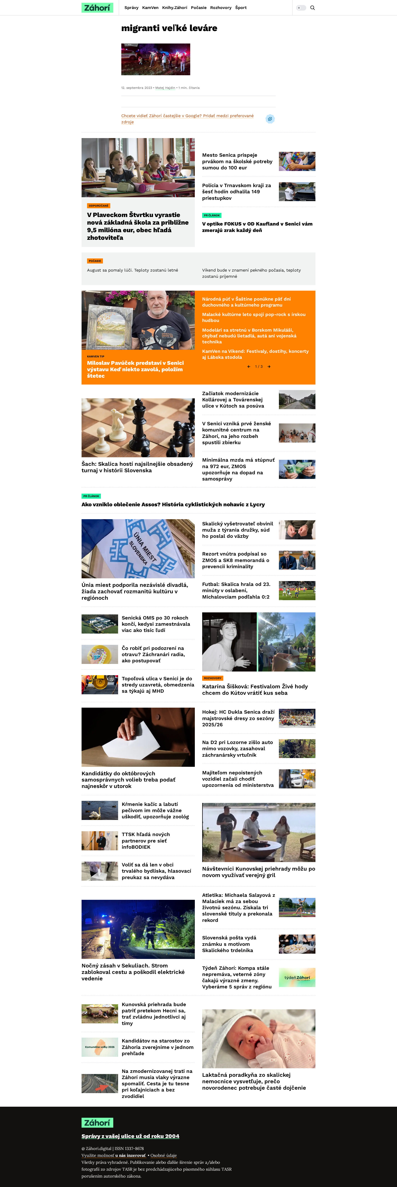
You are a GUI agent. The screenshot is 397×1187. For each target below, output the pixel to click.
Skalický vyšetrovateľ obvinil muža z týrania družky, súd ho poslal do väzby (237, 530)
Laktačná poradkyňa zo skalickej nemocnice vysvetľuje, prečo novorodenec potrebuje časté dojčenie (254, 1081)
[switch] (301, 8)
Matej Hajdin (165, 88)
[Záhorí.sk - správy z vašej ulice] (97, 8)
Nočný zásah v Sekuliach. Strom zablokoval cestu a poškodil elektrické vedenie (133, 972)
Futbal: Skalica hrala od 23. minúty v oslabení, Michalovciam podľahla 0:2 (236, 590)
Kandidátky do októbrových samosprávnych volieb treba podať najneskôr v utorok (128, 780)
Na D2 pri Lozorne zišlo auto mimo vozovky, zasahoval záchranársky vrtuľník (237, 748)
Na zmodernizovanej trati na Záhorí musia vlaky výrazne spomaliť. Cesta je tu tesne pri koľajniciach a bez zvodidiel (157, 1083)
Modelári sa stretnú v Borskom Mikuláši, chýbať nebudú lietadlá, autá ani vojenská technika (249, 336)
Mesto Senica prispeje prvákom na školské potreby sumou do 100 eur (237, 161)
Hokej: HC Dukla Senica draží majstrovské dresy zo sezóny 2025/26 (238, 718)
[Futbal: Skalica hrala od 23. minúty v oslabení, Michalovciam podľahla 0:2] (297, 590)
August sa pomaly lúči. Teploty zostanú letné (132, 270)
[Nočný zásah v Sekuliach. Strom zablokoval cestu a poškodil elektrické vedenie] (138, 929)
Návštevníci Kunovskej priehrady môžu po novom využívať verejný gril (258, 872)
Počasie (199, 7)
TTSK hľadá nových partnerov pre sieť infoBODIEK (146, 840)
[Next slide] (269, 366)
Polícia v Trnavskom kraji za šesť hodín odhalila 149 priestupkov (236, 191)
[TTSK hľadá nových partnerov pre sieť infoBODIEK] (100, 840)
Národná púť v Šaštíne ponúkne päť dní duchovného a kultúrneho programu (246, 302)
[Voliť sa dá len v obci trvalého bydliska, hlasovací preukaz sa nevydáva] (100, 871)
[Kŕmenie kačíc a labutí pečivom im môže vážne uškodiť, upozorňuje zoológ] (100, 810)
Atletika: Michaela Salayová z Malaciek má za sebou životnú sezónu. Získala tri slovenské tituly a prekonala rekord (238, 907)
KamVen (150, 7)
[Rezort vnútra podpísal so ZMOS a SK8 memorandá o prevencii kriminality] (297, 560)
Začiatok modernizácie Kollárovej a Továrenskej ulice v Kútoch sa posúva (233, 400)
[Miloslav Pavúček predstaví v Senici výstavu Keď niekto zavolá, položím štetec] (138, 320)
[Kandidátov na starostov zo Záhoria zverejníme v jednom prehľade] (100, 1047)
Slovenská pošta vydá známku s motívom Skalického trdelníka (229, 944)
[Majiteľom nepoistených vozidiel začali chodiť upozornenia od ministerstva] (297, 778)
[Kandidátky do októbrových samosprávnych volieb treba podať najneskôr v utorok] (138, 737)
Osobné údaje (163, 1155)
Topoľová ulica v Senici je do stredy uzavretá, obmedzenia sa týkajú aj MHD (158, 685)
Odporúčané (98, 205)
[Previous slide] (249, 366)
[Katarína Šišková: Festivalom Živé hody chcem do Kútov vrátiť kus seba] (258, 642)
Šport (241, 7)
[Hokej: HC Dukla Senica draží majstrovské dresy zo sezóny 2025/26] (297, 718)
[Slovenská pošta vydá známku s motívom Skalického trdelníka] (297, 944)
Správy (132, 7)
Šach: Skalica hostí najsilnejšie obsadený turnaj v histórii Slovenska (137, 467)
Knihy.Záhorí (174, 7)
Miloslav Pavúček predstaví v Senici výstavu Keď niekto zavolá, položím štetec (135, 369)
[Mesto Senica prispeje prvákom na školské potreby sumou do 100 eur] (297, 161)
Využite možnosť (114, 1155)
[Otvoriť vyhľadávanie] (312, 8)
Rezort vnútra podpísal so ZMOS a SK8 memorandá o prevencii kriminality (235, 560)
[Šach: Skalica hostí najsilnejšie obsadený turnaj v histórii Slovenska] (138, 427)
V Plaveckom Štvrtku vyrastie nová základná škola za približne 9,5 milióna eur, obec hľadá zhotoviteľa (138, 226)
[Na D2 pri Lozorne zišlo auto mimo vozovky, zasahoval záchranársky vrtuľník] (297, 748)
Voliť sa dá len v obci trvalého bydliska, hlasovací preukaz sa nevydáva (156, 871)
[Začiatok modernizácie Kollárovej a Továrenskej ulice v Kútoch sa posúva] (297, 399)
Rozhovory (221, 7)
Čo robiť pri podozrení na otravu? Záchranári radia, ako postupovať (153, 654)
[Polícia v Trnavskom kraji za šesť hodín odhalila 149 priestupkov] (297, 191)
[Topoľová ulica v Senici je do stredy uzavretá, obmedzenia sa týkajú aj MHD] (100, 684)
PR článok (212, 215)
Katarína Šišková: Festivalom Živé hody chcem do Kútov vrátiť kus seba (255, 689)
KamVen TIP (95, 356)
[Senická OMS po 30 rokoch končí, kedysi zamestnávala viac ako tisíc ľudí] (100, 624)
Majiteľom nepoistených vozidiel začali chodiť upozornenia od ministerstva (238, 779)
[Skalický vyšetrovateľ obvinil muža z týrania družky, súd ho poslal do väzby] (297, 529)
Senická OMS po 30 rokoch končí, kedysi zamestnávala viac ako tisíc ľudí (156, 624)
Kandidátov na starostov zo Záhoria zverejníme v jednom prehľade (158, 1047)
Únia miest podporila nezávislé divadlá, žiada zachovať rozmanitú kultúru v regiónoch (135, 591)
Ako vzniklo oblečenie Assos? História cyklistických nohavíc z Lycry (173, 504)
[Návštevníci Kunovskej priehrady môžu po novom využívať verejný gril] (258, 832)
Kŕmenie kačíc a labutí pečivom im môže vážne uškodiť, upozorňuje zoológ (155, 810)
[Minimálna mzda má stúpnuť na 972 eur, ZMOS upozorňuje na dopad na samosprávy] (297, 469)
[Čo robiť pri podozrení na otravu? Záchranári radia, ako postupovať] (100, 654)
